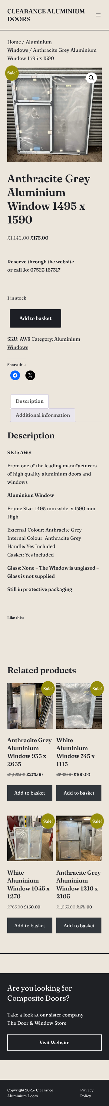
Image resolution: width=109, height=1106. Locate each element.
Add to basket (35, 318)
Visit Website (54, 1042)
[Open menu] (98, 15)
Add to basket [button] (29, 793)
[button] (91, 77)
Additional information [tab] (43, 415)
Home (14, 42)
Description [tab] (30, 401)
